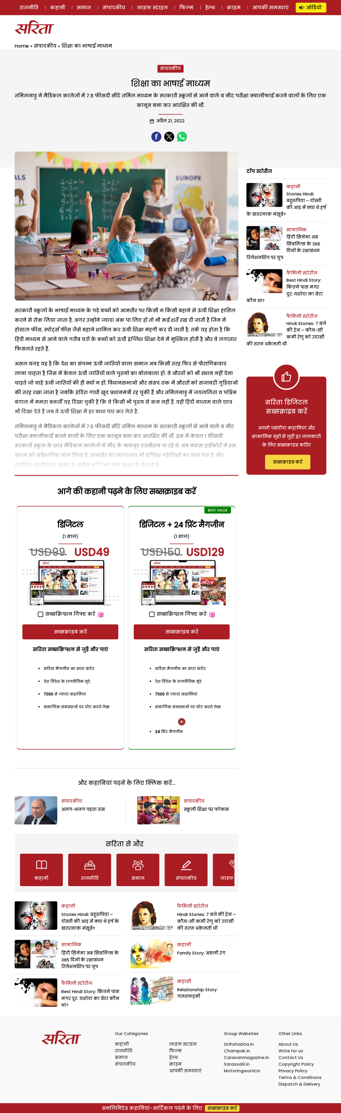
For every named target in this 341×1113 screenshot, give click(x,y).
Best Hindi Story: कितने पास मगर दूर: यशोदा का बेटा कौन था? (90, 998)
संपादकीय (114, 7)
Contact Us (290, 1057)
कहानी (57, 7)
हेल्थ (210, 7)
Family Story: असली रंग (201, 953)
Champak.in (237, 1051)
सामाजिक (71, 945)
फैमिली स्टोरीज (76, 983)
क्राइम (234, 7)
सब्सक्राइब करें (70, 631)
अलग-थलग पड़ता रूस (83, 809)
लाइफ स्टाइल (152, 7)
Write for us (290, 1051)
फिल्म (186, 7)
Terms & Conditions (300, 1077)
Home (22, 46)
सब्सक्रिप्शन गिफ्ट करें (69, 614)
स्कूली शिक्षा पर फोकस (206, 809)
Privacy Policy (292, 1071)
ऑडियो (314, 7)
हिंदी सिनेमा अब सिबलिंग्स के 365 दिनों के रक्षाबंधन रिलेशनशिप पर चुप (90, 960)
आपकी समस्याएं (270, 7)
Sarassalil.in (237, 1064)
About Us (288, 1044)
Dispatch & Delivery (299, 1084)
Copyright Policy (296, 1064)
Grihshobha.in (239, 1044)
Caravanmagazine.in (246, 1057)
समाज (84, 7)
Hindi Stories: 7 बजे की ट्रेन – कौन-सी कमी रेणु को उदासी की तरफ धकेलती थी (206, 921)
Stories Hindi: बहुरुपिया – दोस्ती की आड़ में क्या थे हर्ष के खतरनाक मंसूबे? (90, 921)
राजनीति (28, 7)
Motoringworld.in (242, 1071)
